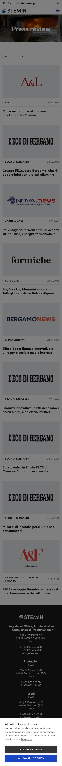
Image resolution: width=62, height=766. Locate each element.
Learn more (26, 739)
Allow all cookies (31, 758)
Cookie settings (31, 749)
